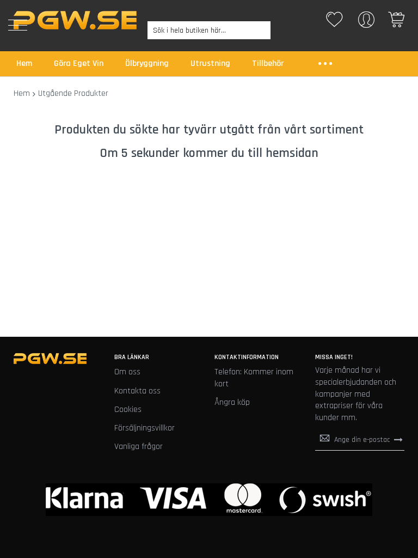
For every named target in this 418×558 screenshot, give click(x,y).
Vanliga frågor (138, 446)
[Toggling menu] (17, 25)
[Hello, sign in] (366, 23)
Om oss (127, 372)
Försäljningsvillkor (144, 428)
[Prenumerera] (398, 439)
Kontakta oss (137, 391)
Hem (22, 93)
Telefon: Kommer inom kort (253, 378)
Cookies (128, 409)
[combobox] (209, 30)
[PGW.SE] (75, 20)
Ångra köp (232, 402)
